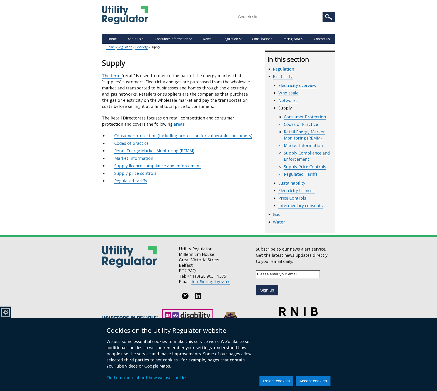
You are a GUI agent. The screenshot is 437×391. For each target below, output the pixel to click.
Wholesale (288, 93)
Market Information (303, 145)
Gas (276, 214)
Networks (287, 100)
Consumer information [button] (171, 39)
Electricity (141, 47)
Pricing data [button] (291, 39)
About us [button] (134, 39)
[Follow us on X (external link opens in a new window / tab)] (185, 296)
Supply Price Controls (305, 166)
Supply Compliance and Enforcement (307, 156)
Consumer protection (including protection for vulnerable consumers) (183, 135)
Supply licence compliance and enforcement (157, 165)
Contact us (322, 39)
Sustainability (291, 183)
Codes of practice (131, 143)
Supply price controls (135, 173)
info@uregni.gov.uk (210, 281)
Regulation (124, 47)
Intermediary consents (300, 205)
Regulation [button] (230, 39)
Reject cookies (276, 381)
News (207, 39)
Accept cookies (313, 381)
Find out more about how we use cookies (147, 377)
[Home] (125, 15)
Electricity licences (296, 190)
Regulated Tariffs (301, 174)
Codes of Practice (301, 124)
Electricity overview (297, 85)
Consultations (262, 39)
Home (112, 39)
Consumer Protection (305, 116)
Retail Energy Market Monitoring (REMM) (154, 150)
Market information (133, 158)
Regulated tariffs (130, 180)
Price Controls (292, 198)
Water (279, 222)
